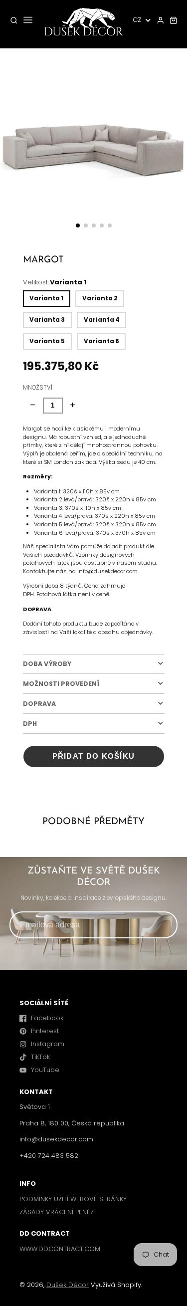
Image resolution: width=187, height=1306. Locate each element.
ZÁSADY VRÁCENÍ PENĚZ (56, 1212)
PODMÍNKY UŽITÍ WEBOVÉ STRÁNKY (73, 1199)
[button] (78, 225)
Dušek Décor (67, 1285)
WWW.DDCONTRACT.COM (59, 1249)
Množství (37, 388)
